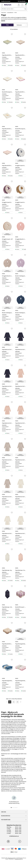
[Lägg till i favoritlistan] (12, 34)
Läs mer (3, 20)
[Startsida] (7, 5)
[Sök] (25, 8)
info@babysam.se (14, 836)
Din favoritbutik (21, 1)
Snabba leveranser (5, 1)
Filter (7, 25)
